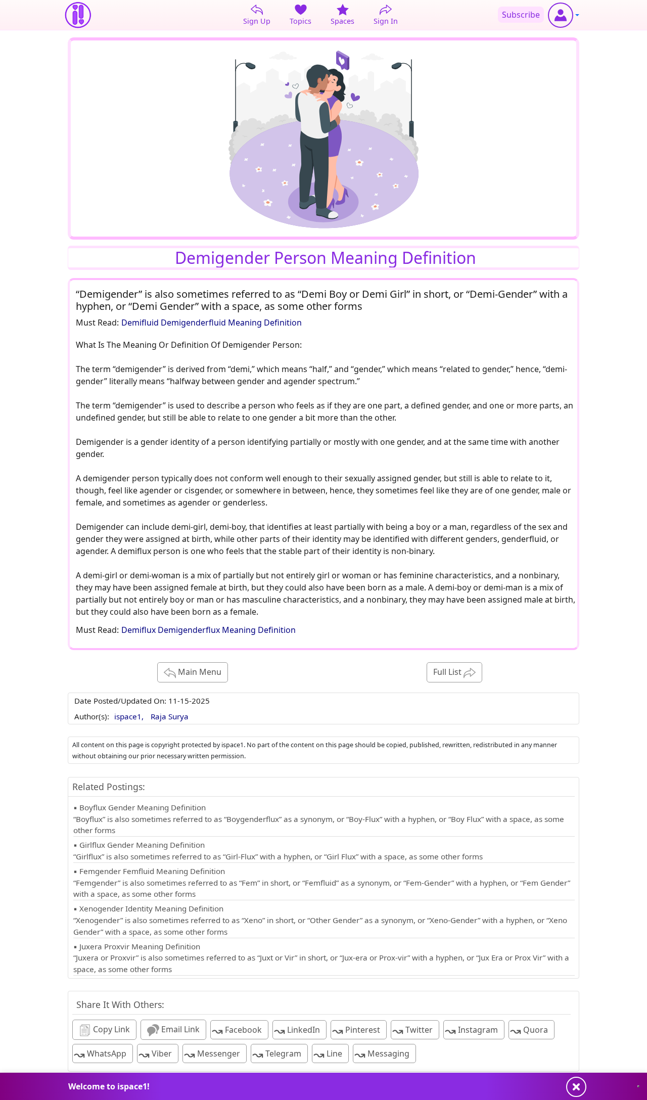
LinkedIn (297, 1030)
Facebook (237, 1030)
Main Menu (198, 671)
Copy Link (110, 1029)
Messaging (381, 1054)
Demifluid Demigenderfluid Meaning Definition (211, 322)
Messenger (212, 1054)
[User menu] (563, 15)
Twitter (412, 1030)
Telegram (276, 1054)
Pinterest (356, 1030)
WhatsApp (100, 1054)
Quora (529, 1030)
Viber (155, 1054)
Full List (448, 671)
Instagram (471, 1030)
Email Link (179, 1029)
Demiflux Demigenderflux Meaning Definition (208, 629)
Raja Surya (170, 716)
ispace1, (130, 716)
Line (327, 1054)
